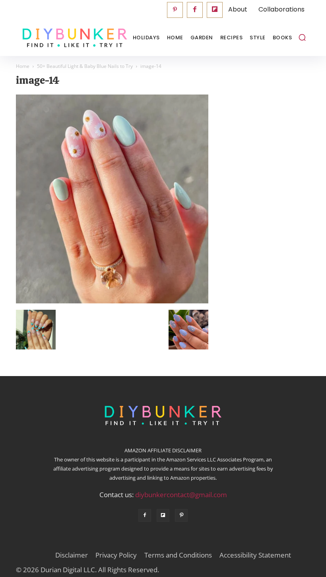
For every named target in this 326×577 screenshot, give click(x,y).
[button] (302, 37)
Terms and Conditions (178, 555)
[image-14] (112, 301)
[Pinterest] (175, 10)
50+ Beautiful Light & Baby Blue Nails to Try (85, 66)
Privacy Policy (116, 555)
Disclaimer (71, 555)
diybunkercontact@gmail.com (181, 494)
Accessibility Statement (255, 555)
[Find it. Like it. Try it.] (55, 38)
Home (22, 66)
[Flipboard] (215, 10)
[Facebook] (195, 10)
